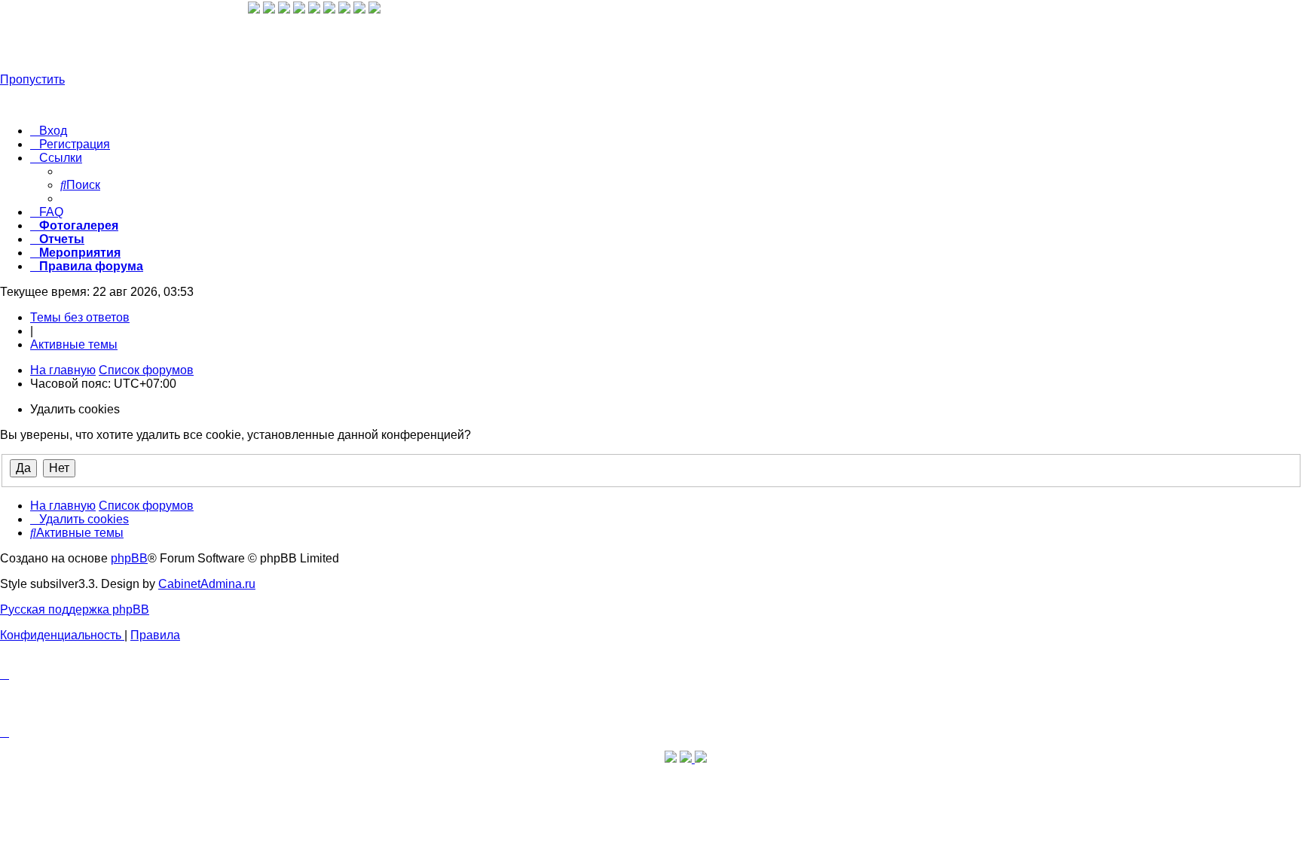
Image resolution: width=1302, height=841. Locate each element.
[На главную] (124, 41)
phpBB (129, 558)
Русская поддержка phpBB (74, 609)
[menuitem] (48, 130)
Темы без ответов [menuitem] (80, 317)
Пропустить (32, 79)
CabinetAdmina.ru (206, 583)
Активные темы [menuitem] (74, 344)
